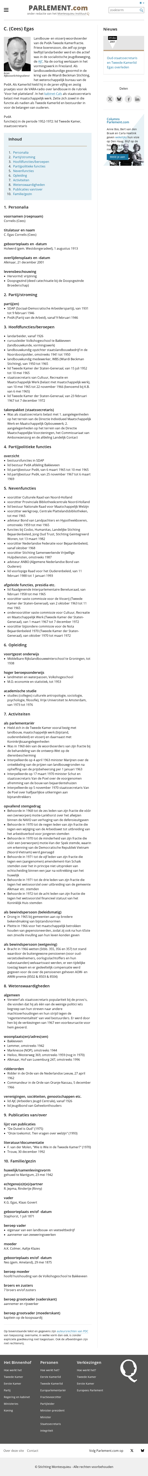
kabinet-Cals (53, 94)
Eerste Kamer (12, 1383)
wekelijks (121, 137)
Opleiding (20, 175)
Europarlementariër (53, 1390)
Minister (45, 1417)
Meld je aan (117, 157)
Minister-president (52, 1410)
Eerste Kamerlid (50, 1377)
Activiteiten (21, 180)
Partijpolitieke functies (29, 166)
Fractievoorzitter (50, 1397)
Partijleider (47, 1404)
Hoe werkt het (13, 1370)
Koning (8, 1410)
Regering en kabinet (17, 1397)
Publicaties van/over (28, 189)
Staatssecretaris (50, 1424)
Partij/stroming (24, 157)
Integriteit (46, 1430)
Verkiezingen (89, 1362)
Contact (32, 1451)
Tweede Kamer (13, 1377)
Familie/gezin (22, 194)
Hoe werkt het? (49, 1370)
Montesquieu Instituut (71, 13)
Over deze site (13, 1451)
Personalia (21, 152)
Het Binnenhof (17, 1362)
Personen (49, 1362)
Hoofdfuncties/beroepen (31, 162)
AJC (40, 61)
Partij (7, 1390)
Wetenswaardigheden (29, 185)
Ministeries (11, 1404)
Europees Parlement (90, 1390)
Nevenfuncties (23, 171)
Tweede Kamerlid (51, 1383)
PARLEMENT (58, 8)
